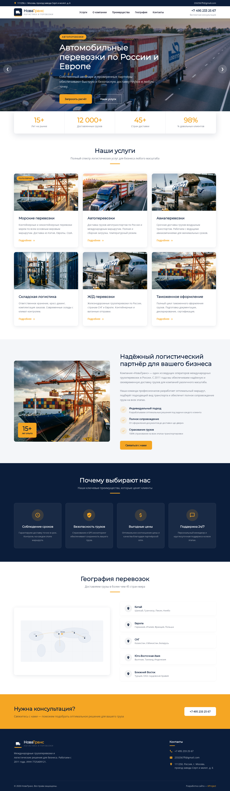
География (141, 12)
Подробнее (106, 92)
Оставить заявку (75, 92)
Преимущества (121, 12)
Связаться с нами (136, 445)
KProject (212, 785)
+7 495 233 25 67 (203, 10)
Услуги (83, 12)
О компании (100, 12)
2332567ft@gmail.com (205, 3)
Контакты (158, 12)
